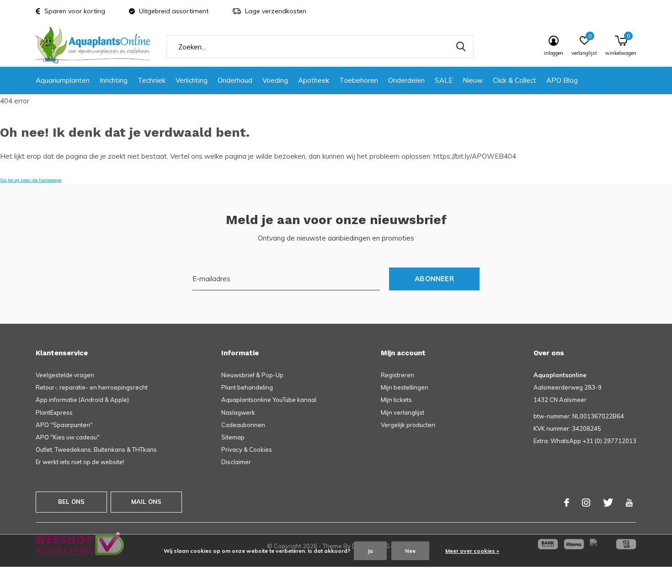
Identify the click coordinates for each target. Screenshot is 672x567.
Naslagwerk (238, 412)
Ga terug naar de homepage (30, 180)
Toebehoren (358, 80)
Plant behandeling (247, 387)
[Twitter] (608, 502)
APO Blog (562, 80)
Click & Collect (514, 80)
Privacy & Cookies (246, 449)
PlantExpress (54, 412)
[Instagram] (586, 502)
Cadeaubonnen (243, 424)
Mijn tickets (396, 399)
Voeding (275, 80)
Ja (370, 550)
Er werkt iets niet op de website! (80, 461)
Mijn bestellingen (404, 387)
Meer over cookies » (472, 550)
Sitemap (233, 437)
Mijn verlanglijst (402, 412)
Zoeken (461, 46)
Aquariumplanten (63, 80)
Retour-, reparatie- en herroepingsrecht (92, 387)
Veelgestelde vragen (65, 375)
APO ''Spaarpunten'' (64, 424)
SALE (444, 80)
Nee (410, 550)
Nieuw (473, 80)
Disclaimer (236, 461)
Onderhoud (235, 80)
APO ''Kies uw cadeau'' (68, 437)
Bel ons (71, 501)
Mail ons (146, 501)
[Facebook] (566, 502)
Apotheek (313, 80)
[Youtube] (629, 502)
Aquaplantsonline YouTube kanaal (268, 399)
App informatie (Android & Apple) (82, 399)
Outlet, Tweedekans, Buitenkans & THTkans (96, 449)
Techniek (151, 80)
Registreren (397, 375)
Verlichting (192, 80)
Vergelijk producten (408, 424)
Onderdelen (406, 80)
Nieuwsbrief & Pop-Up (252, 375)
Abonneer (434, 278)
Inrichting (114, 80)
